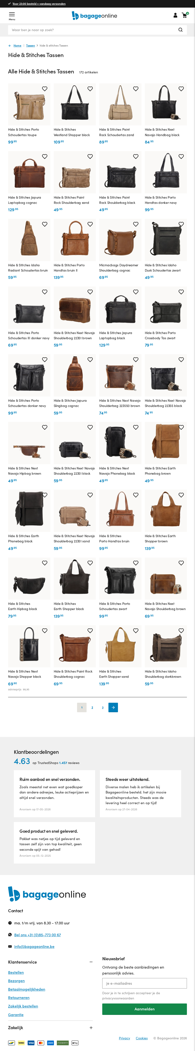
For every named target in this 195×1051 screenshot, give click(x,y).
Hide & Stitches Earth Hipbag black (22, 606)
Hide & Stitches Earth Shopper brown (160, 538)
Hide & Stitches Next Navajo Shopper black (24, 674)
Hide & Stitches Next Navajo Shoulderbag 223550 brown (119, 403)
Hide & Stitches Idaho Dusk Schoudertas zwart (163, 267)
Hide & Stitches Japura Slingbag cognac (70, 403)
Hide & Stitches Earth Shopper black (69, 606)
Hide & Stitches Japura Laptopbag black (115, 335)
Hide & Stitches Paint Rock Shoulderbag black (117, 200)
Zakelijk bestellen (23, 1005)
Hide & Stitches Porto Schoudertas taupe (23, 132)
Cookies (142, 1038)
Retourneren (18, 997)
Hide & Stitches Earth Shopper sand (114, 674)
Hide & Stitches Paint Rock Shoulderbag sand (71, 200)
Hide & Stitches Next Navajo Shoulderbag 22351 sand (74, 538)
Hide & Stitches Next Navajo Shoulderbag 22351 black (74, 471)
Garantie (16, 1014)
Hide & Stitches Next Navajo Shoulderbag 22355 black (165, 403)
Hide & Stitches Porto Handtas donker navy (161, 200)
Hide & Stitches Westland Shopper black (72, 132)
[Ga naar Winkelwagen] (184, 15)
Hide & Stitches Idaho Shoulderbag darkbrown (163, 674)
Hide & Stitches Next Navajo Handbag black (162, 132)
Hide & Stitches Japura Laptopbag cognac (24, 200)
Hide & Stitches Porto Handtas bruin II (69, 267)
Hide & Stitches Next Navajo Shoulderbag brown (165, 606)
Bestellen (16, 972)
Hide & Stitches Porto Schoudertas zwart (114, 606)
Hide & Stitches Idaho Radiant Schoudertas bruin (28, 267)
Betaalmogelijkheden (26, 989)
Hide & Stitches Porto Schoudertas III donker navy (28, 335)
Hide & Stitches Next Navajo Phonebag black (117, 471)
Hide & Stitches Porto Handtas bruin (114, 538)
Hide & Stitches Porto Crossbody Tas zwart (160, 335)
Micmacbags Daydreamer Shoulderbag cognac (118, 267)
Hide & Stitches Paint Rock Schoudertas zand (116, 132)
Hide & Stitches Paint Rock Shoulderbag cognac (73, 674)
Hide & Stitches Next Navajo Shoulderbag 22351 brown (74, 335)
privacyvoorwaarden (118, 998)
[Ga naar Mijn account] (175, 15)
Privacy (124, 1038)
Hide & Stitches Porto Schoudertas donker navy (27, 403)
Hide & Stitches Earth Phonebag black (23, 538)
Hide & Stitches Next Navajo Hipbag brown (24, 471)
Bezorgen (16, 980)
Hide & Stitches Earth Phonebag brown (160, 471)
